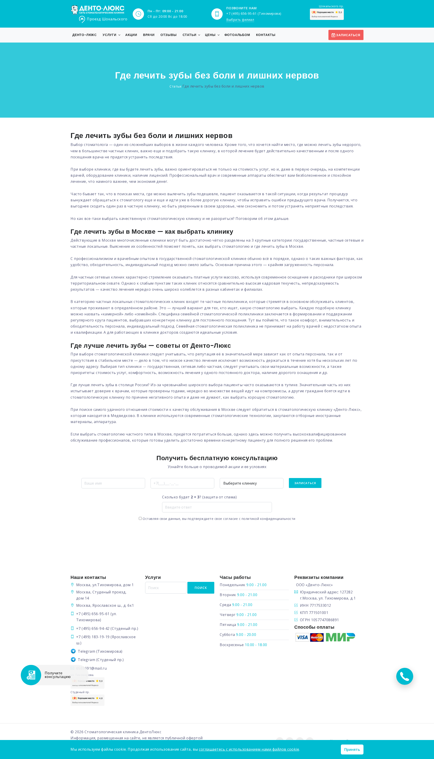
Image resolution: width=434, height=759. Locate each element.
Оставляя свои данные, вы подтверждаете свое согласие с (218, 518)
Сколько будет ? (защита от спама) (199, 497)
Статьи (189, 35)
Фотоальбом (237, 35)
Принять (352, 749)
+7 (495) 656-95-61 (93, 613)
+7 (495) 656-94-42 (93, 628)
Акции (131, 35)
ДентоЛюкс (150, 731)
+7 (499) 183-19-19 (93, 636)
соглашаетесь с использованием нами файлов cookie (249, 749)
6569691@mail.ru (91, 668)
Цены (210, 35)
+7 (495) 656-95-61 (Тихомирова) (253, 13)
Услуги (109, 35)
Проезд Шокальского (107, 19)
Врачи (149, 35)
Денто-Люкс (84, 35)
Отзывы (168, 35)
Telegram (86, 651)
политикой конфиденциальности (268, 518)
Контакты (266, 35)
